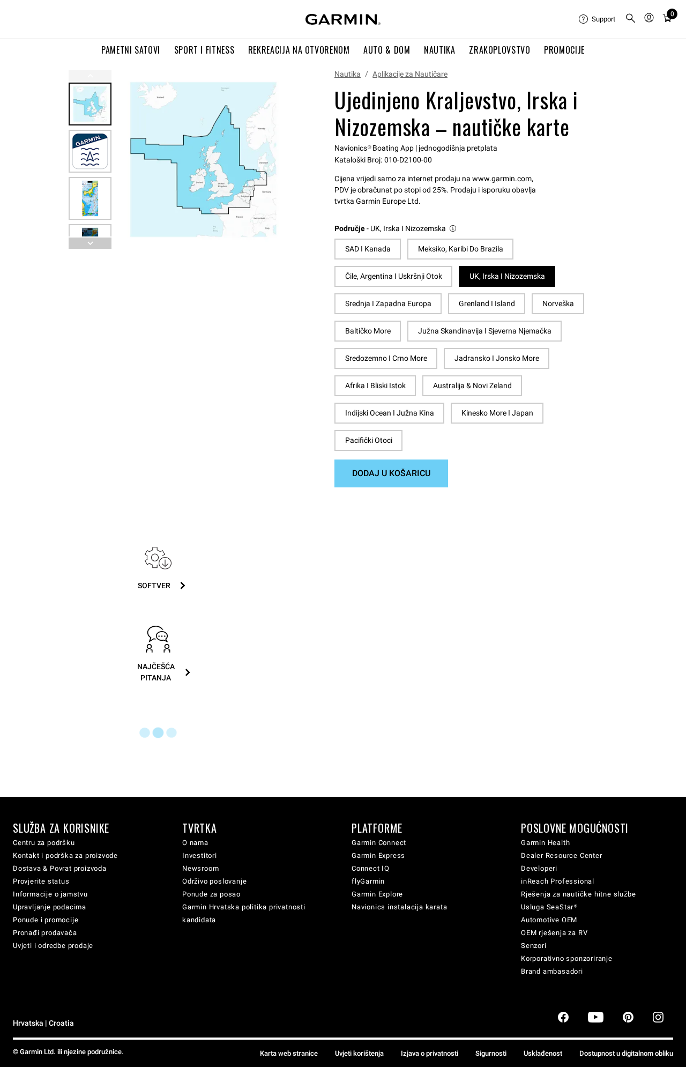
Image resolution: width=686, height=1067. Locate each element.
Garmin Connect (379, 843)
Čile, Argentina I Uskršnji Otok (393, 276)
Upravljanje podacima (49, 907)
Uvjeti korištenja (359, 1053)
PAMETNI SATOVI (130, 49)
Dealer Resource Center (561, 855)
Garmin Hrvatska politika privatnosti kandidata (243, 913)
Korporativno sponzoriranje (567, 958)
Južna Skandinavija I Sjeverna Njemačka (484, 331)
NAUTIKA (439, 49)
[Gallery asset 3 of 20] (90, 198)
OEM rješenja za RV (554, 933)
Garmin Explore (377, 894)
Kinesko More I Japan (497, 413)
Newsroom (200, 868)
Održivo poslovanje (214, 881)
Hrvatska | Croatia (43, 1023)
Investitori (199, 855)
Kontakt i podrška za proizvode (65, 855)
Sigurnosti (490, 1053)
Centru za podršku (44, 843)
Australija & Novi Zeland (472, 385)
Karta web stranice (289, 1053)
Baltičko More (368, 331)
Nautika (347, 74)
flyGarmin (368, 881)
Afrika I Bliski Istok (375, 385)
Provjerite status (41, 881)
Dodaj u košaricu (391, 473)
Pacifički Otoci (368, 440)
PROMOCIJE (564, 49)
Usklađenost (543, 1053)
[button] (396, 228)
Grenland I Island (487, 303)
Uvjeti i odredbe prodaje (53, 946)
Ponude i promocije (45, 920)
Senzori (534, 946)
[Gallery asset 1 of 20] (203, 159)
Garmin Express (378, 855)
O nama (195, 843)
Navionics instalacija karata (399, 907)
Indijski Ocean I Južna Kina (389, 413)
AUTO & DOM (386, 49)
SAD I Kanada (368, 248)
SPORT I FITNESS (204, 49)
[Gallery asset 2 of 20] (90, 151)
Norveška (558, 303)
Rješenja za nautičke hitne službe (578, 894)
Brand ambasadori (552, 971)
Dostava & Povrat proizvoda (60, 868)
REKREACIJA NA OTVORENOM (299, 49)
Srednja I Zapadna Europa (388, 303)
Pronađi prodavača (45, 933)
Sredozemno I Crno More (386, 358)
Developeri (539, 868)
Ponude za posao (211, 894)
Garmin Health (545, 843)
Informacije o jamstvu (50, 894)
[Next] (278, 159)
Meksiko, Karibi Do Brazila (460, 248)
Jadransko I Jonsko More (496, 358)
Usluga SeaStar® (549, 907)
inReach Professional (557, 881)
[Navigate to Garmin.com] (343, 19)
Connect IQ (371, 868)
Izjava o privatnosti (429, 1053)
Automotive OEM (549, 920)
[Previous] (90, 75)
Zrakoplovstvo (499, 49)
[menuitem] (597, 19)
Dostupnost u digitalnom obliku (626, 1053)
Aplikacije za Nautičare (410, 74)
